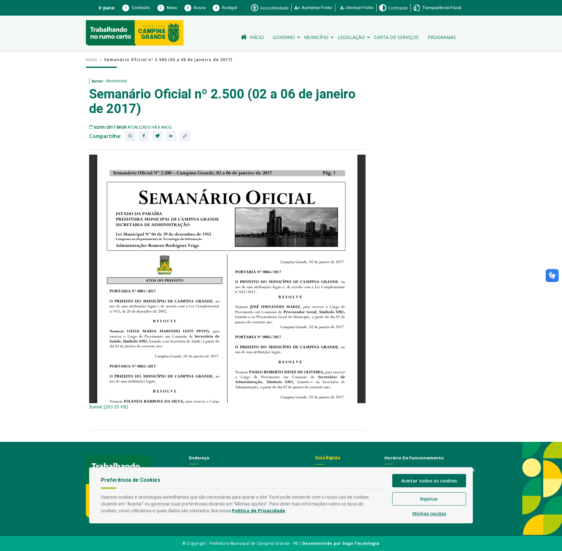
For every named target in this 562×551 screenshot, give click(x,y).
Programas (442, 37)
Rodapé (226, 8)
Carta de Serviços (396, 37)
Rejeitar (429, 499)
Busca (196, 8)
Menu (168, 8)
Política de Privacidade (258, 510)
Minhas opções (429, 513)
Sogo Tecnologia (361, 543)
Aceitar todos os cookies (429, 481)
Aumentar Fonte (317, 8)
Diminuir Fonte (359, 8)
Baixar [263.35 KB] (108, 407)
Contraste (398, 8)
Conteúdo (137, 8)
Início (257, 37)
